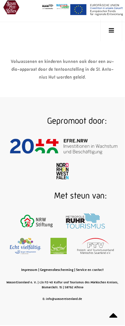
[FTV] (95, 246)
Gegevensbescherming (56, 270)
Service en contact (90, 270)
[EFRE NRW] (63, 146)
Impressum (29, 270)
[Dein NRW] (62, 171)
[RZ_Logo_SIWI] (26, 246)
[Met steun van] (62, 196)
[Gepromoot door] (62, 121)
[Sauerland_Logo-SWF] (59, 246)
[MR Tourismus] (85, 221)
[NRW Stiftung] (37, 221)
